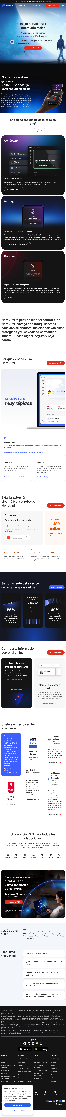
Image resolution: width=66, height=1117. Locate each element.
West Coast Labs (44, 1022)
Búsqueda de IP (22, 1062)
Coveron (58, 1074)
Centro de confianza (23, 1074)
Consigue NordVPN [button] (52, 5)
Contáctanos (38, 1078)
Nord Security (58, 1059)
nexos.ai (58, 1081)
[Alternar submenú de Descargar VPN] (42, 5)
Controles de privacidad (17, 1110)
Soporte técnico (38, 1059)
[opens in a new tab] (24, 1043)
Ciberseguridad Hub (23, 1068)
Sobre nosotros (5, 1059)
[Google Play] (41, 1049)
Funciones (27, 5)
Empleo (8, 1062)
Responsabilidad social (24, 1071)
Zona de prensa (22, 1078)
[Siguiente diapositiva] (64, 855)
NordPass (58, 1065)
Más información (56, 587)
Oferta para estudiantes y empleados (8, 1077)
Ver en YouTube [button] (31, 799)
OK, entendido (17, 1105)
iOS (45, 1094)
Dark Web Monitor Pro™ (21, 288)
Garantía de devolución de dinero (8, 1066)
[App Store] (25, 1049)
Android (35, 1094)
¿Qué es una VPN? (23, 1059)
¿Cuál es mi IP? (22, 1065)
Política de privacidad (41, 1062)
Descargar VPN (37, 5)
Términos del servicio (41, 1070)
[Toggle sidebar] (62, 5)
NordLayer (58, 1062)
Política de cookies (9, 1100)
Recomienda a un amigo (8, 1081)
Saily (58, 1078)
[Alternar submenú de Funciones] (30, 5)
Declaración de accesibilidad (38, 1074)
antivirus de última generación (15, 235)
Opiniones (4, 1073)
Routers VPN (5, 1070)
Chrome (55, 1094)
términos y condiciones (18, 910)
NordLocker (58, 1068)
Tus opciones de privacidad (39, 1066)
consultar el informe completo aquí (9, 1024)
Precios (20, 5)
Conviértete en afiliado (24, 1081)
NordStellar (58, 1071)
